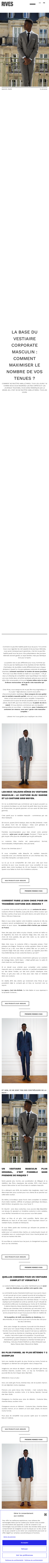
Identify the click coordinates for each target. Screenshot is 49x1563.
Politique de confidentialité (14, 1560)
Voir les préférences (24, 1555)
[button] (45, 1514)
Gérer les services (9, 1537)
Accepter (24, 1543)
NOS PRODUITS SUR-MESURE (15, 880)
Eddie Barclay (10, 953)
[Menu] (32, 4)
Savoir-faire (7, 89)
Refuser (24, 1549)
